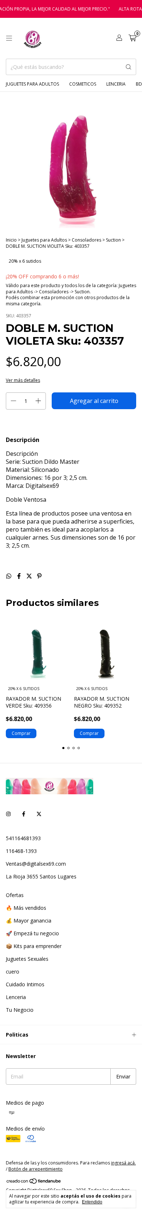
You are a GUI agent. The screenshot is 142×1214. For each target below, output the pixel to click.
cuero (12, 971)
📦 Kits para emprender (34, 946)
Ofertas (15, 895)
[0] (132, 38)
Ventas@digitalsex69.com (36, 863)
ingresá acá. (123, 1163)
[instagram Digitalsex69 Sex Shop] (8, 813)
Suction (113, 240)
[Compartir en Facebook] (19, 576)
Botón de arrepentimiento (35, 1169)
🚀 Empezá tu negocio (32, 933)
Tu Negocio (19, 1009)
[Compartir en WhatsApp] (9, 576)
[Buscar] (128, 67)
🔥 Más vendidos (26, 907)
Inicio (11, 240)
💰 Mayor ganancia (28, 920)
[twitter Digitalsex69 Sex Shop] (39, 813)
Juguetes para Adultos (32, 84)
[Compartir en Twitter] (29, 576)
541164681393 (23, 838)
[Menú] (9, 38)
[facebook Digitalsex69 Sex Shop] (23, 813)
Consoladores (87, 240)
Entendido (92, 1202)
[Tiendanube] (34, 1182)
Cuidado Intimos (25, 984)
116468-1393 (21, 850)
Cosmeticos (82, 84)
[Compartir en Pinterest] (39, 576)
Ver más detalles (23, 380)
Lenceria (116, 84)
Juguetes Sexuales (27, 958)
